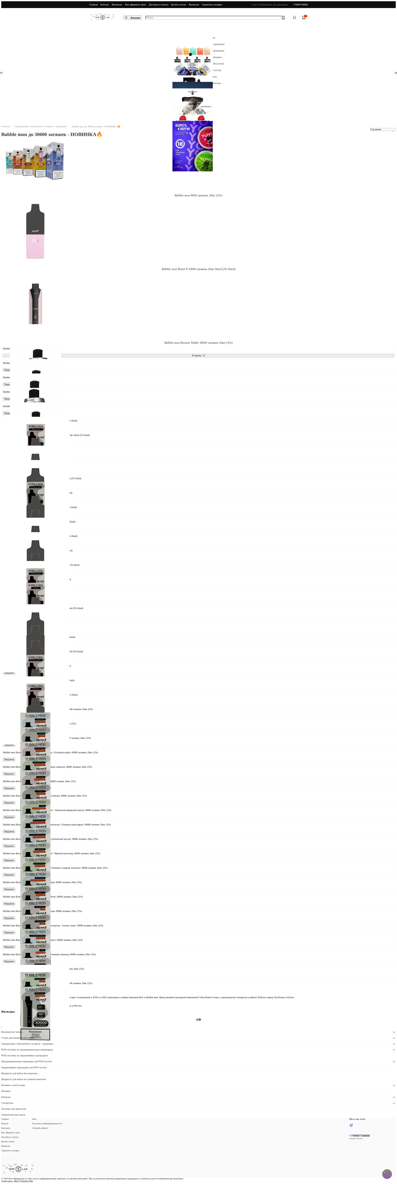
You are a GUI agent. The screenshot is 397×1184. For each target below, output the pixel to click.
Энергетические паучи (13, 1114)
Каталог (104, 4)
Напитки (6, 1097)
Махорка (5, 1091)
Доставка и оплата (158, 4)
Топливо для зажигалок (13, 1109)
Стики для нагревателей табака (17, 1038)
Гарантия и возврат (212, 4)
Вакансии (194, 4)
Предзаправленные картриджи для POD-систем (26, 1061)
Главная (93, 4)
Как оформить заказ (135, 4)
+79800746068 (300, 4)
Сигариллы (7, 1103)
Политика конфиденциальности (47, 1123)
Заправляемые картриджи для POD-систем (24, 1067)
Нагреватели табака (11, 1032)
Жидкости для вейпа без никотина (19, 1073)
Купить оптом (178, 4)
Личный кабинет (40, 1128)
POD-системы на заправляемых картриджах (24, 1055)
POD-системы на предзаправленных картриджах (27, 1049)
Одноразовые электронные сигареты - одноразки (41, 126)
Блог (34, 1119)
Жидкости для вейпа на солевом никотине (23, 1079)
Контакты (117, 4)
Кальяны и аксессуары (13, 1085)
